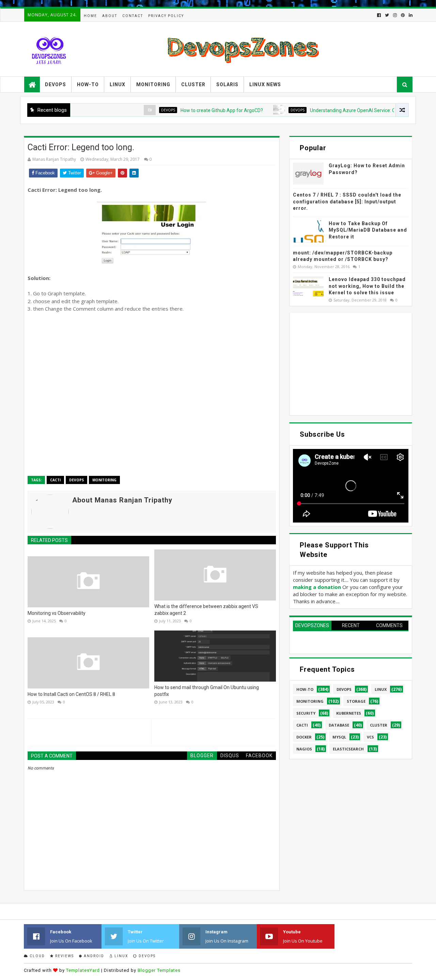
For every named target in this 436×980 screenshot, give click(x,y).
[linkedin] (409, 15)
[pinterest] (403, 15)
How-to (88, 84)
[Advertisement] (152, 394)
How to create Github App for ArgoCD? (202, 110)
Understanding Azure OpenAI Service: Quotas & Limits (349, 110)
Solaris (227, 84)
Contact (132, 16)
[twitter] (387, 15)
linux (381, 689)
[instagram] (395, 15)
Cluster (193, 84)
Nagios (304, 748)
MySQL (339, 737)
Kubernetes (348, 713)
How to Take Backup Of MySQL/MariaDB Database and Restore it (368, 230)
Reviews (64, 956)
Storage (356, 701)
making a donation (317, 587)
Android (93, 956)
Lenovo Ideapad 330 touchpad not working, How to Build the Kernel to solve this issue (367, 286)
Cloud (36, 956)
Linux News (265, 84)
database (339, 725)
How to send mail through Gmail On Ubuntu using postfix (206, 691)
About (109, 16)
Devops (55, 84)
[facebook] (379, 15)
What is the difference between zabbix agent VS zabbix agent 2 (206, 610)
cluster (378, 725)
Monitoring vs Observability (56, 613)
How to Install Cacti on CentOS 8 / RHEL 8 (71, 694)
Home (90, 16)
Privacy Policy (166, 16)
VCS (370, 737)
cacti (55, 480)
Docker (304, 737)
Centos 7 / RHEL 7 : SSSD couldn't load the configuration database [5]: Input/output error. (347, 201)
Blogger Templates (159, 970)
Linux (117, 84)
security (305, 713)
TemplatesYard (83, 970)
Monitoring (153, 84)
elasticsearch (348, 748)
